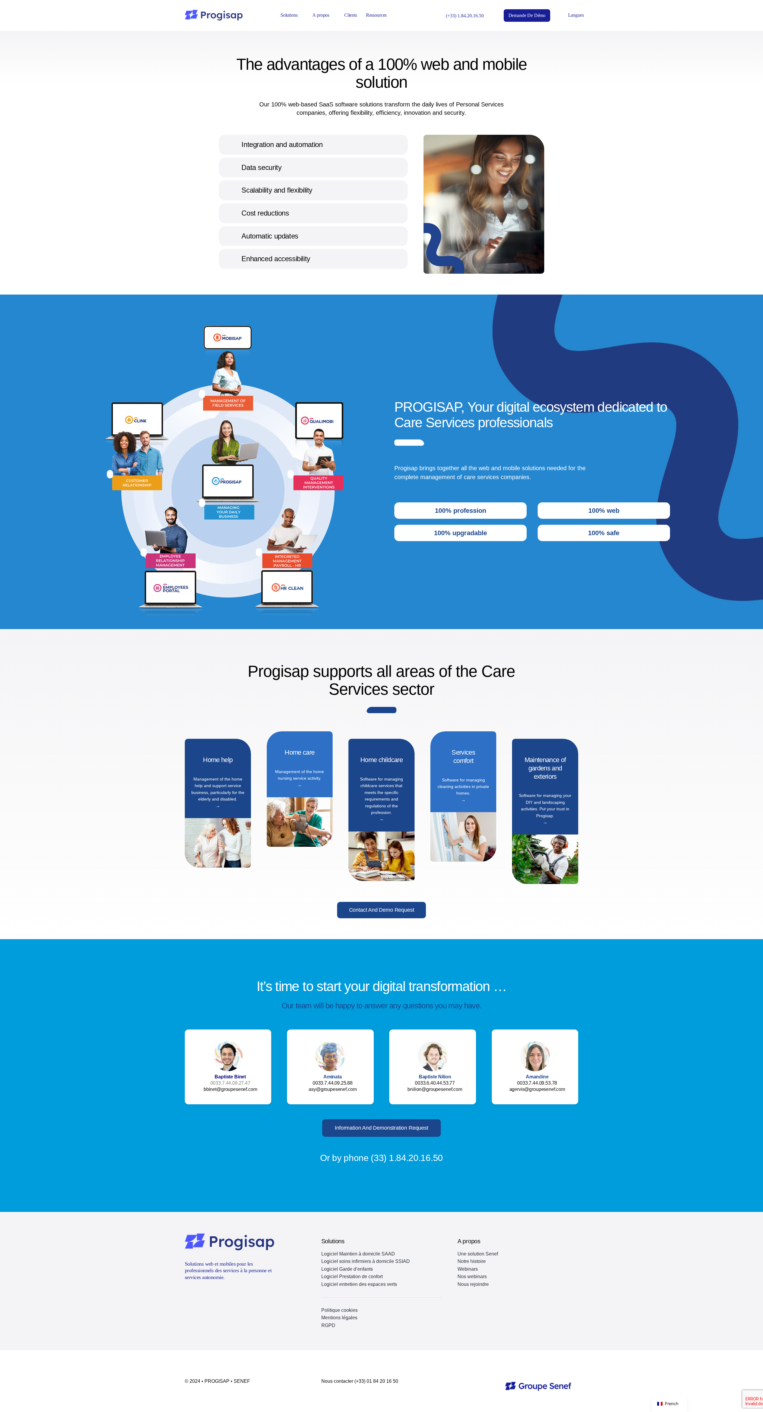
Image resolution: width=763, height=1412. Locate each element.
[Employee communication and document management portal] (144, 552)
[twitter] (187, 1293)
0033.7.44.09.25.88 (333, 1083)
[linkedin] (208, 1293)
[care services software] (202, 503)
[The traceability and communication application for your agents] (202, 394)
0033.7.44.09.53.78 (537, 1083)
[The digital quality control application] (290, 474)
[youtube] (198, 1293)
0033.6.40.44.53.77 (435, 1083)
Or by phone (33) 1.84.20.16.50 (381, 1158)
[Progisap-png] (214, 12)
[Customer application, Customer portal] (110, 474)
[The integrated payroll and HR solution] (259, 552)
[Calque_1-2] (538, 1384)
